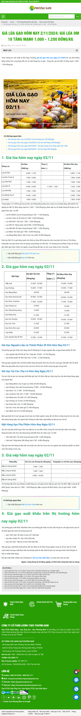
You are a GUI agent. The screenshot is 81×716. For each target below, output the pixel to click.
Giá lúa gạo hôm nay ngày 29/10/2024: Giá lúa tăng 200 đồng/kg (32, 149)
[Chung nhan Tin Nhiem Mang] (24, 692)
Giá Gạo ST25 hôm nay (30, 253)
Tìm (77, 16)
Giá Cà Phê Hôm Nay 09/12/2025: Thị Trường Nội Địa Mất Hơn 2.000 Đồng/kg (29, 586)
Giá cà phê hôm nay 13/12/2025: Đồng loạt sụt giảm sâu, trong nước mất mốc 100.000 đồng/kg (35, 572)
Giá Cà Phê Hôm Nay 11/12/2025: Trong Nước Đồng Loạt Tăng (24, 578)
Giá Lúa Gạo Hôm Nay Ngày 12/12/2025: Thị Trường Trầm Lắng (25, 576)
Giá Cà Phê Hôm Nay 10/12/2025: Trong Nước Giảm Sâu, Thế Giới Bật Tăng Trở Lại (31, 582)
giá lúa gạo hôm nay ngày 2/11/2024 (51, 58)
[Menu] (3, 16)
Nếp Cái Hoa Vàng (28, 504)
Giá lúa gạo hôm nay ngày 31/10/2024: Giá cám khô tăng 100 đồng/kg (34, 142)
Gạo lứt (24, 258)
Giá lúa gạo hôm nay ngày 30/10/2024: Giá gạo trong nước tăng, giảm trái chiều (38, 146)
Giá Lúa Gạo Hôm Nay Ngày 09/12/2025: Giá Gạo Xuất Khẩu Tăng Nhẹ (27, 588)
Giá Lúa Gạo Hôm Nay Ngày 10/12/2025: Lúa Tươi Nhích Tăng (24, 584)
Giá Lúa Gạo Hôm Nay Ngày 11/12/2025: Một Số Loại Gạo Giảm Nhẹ (26, 580)
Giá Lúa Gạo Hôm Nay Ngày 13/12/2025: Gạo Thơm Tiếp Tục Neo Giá (27, 574)
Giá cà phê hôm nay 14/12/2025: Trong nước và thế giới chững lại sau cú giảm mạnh (31, 571)
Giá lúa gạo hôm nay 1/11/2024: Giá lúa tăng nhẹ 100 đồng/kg (31, 139)
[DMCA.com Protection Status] (14, 692)
